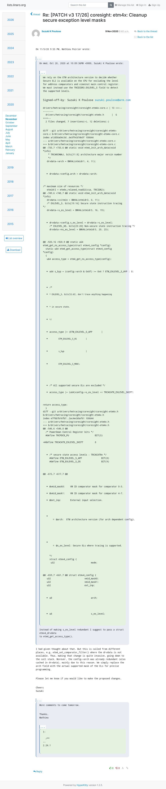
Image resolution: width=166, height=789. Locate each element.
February (10, 149)
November (11, 119)
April (8, 143)
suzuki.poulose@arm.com (112, 100)
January (10, 153)
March (9, 146)
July (8, 132)
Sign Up (155, 5)
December (11, 115)
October (10, 122)
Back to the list (145, 37)
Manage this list (125, 5)
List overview (15, 238)
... (39, 58)
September (11, 125)
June (8, 136)
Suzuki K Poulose (51, 31)
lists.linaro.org (16, 5)
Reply (39, 771)
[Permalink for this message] (127, 768)
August (9, 129)
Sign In (142, 5)
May (8, 139)
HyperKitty (82, 785)
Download (14, 249)
